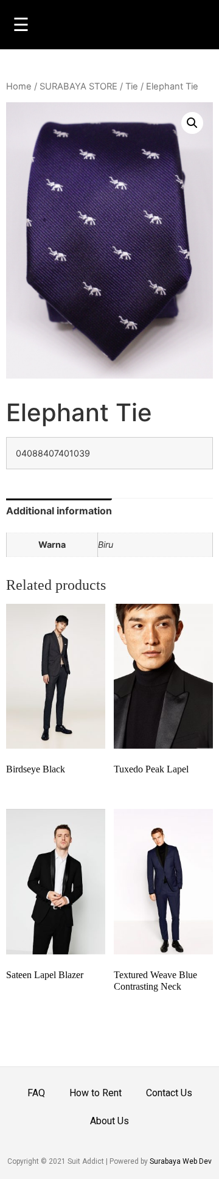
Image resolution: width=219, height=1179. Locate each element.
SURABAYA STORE (78, 86)
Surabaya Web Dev (181, 1161)
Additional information (59, 511)
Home (19, 86)
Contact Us (169, 1093)
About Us (109, 1121)
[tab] (59, 511)
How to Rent (95, 1093)
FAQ (36, 1093)
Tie (131, 86)
